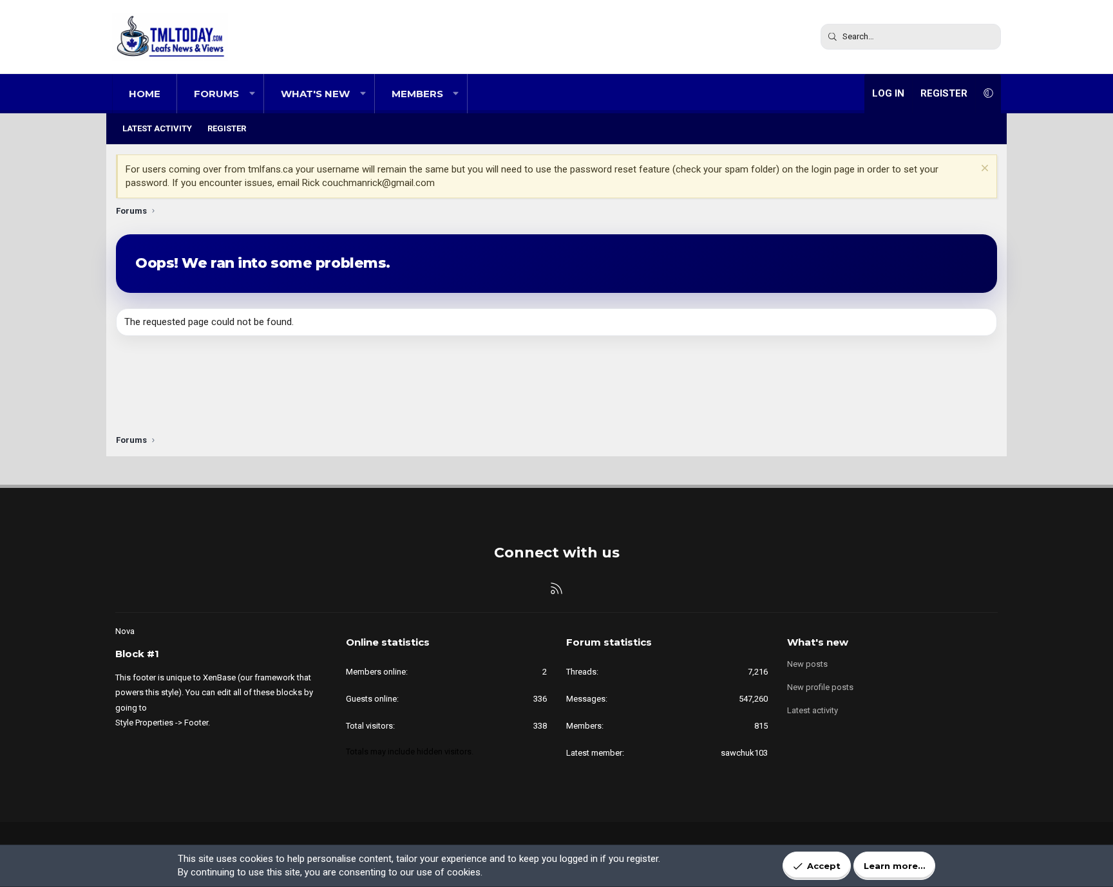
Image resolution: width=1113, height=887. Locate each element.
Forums (216, 94)
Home (144, 94)
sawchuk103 (744, 753)
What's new (315, 94)
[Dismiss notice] (983, 169)
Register (226, 128)
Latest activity (157, 128)
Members (417, 94)
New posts (807, 664)
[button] (252, 93)
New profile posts (820, 687)
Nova (125, 631)
